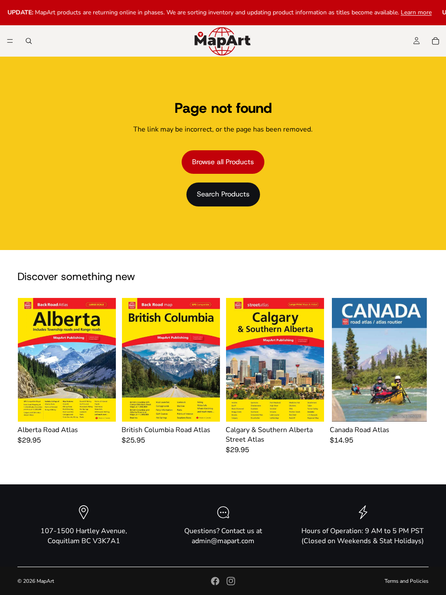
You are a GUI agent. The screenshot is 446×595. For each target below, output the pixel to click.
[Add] (103, 408)
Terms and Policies (407, 581)
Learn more (410, 12)
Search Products (223, 194)
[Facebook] (215, 581)
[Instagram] (231, 581)
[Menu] (10, 41)
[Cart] (435, 41)
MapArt (45, 581)
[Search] (28, 41)
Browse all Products (223, 161)
